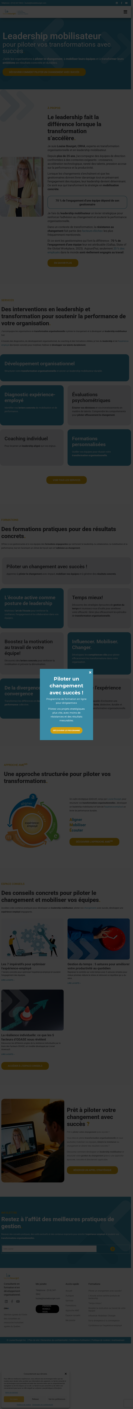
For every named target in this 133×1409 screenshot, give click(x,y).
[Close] (90, 672)
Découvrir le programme (66, 730)
